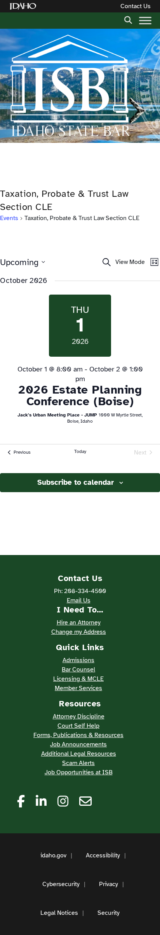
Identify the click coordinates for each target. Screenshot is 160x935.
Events (9, 218)
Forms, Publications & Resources (78, 735)
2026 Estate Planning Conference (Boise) (80, 395)
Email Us (78, 600)
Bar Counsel (78, 669)
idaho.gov (53, 855)
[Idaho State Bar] (70, 86)
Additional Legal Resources (78, 754)
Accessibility (103, 855)
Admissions (78, 660)
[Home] (24, 6)
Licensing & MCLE (78, 679)
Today (80, 451)
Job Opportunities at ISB (79, 772)
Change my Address (78, 632)
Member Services (78, 688)
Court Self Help (78, 726)
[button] (128, 19)
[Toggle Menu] (145, 20)
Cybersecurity (61, 884)
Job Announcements (78, 744)
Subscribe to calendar (75, 482)
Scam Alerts (78, 763)
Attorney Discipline (78, 716)
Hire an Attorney (79, 622)
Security (108, 913)
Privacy (108, 884)
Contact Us (135, 6)
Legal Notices (59, 913)
